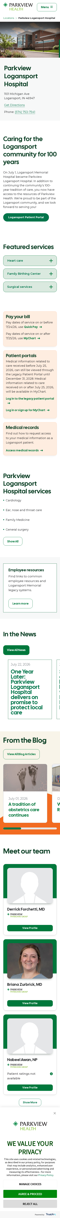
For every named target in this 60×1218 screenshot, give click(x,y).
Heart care (15, 260)
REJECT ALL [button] (30, 1204)
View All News (16, 650)
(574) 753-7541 (25, 112)
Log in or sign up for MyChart (25, 410)
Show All (12, 541)
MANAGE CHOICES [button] (30, 1184)
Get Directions (14, 105)
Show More (30, 1102)
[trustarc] (51, 1214)
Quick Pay (31, 327)
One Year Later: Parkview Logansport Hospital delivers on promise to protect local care (27, 692)
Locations (8, 18)
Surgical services (19, 287)
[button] (55, 1113)
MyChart (30, 338)
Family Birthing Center (24, 274)
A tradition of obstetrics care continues (23, 809)
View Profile (30, 928)
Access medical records (22, 450)
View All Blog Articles (21, 754)
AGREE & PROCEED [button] (30, 1194)
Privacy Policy (45, 1175)
